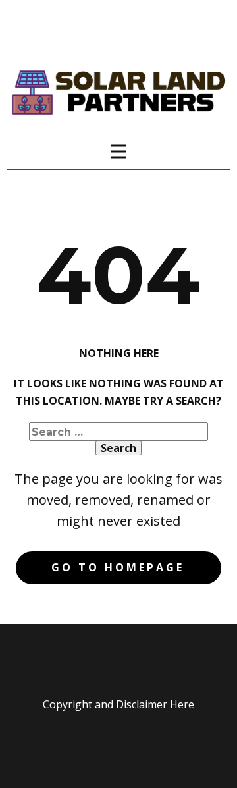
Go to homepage (117, 567)
